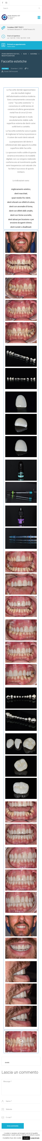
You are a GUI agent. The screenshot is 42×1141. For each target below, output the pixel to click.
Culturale (5, 68)
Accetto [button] (26, 1138)
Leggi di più (34, 1138)
